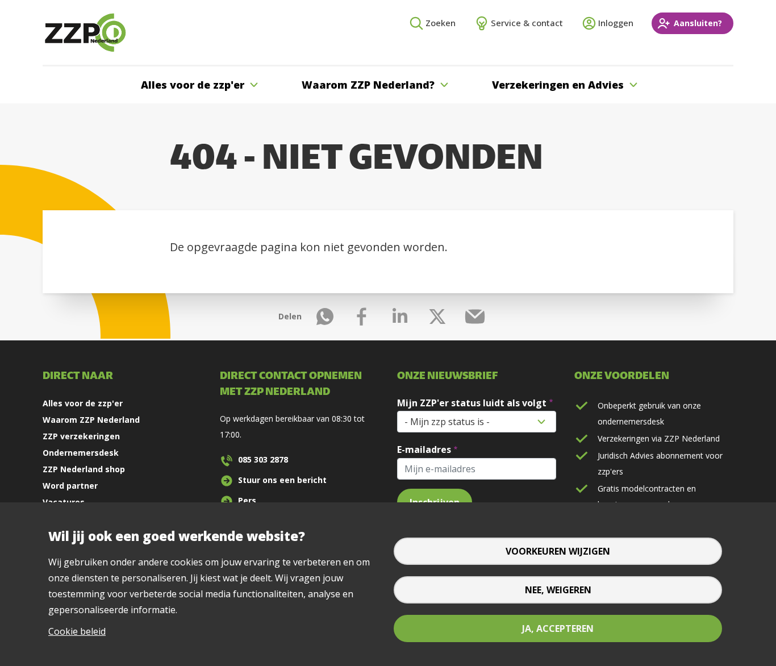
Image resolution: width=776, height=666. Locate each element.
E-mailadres (424, 449)
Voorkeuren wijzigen (558, 551)
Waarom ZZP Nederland (91, 419)
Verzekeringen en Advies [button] (558, 84)
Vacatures (64, 502)
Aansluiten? (698, 23)
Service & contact (527, 22)
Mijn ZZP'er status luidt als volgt (471, 403)
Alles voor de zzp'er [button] (192, 84)
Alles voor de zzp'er (83, 403)
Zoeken (440, 22)
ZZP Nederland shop (84, 469)
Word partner (70, 485)
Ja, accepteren (558, 628)
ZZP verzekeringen (81, 436)
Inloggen (615, 22)
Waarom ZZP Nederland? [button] (368, 84)
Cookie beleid (77, 631)
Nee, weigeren (558, 590)
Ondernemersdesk (81, 452)
